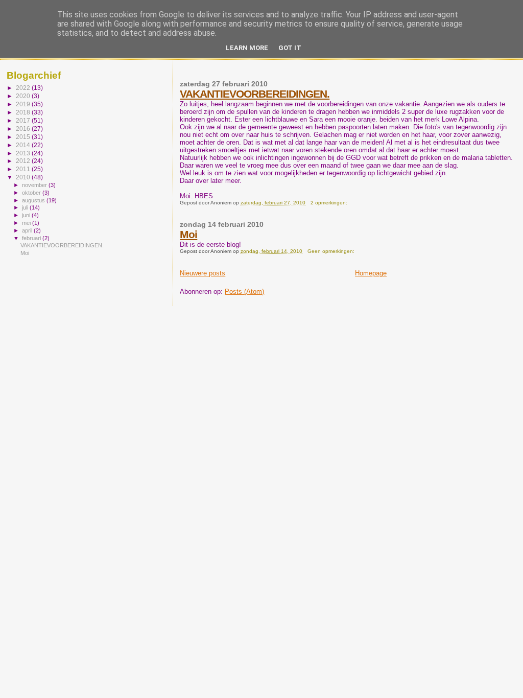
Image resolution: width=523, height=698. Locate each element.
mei (27, 223)
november (35, 185)
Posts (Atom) (244, 291)
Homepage (371, 273)
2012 (24, 160)
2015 (24, 136)
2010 (24, 177)
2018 (24, 112)
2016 (24, 128)
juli (26, 207)
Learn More (247, 48)
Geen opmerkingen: (331, 251)
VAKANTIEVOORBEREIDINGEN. (254, 94)
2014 (24, 145)
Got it (289, 48)
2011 (24, 169)
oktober (32, 193)
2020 (24, 95)
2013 (24, 153)
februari (32, 238)
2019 (24, 104)
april (28, 230)
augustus (34, 200)
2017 (24, 120)
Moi (188, 234)
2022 (24, 87)
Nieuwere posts (202, 273)
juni (27, 215)
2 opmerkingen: (330, 202)
